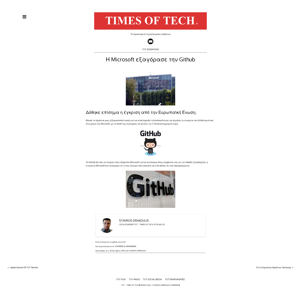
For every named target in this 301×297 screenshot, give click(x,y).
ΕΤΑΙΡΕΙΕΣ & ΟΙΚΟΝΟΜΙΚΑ (125, 246)
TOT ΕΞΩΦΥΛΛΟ (150, 49)
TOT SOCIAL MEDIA (152, 279)
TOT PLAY (121, 279)
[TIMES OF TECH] (150, 31)
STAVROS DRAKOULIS (134, 220)
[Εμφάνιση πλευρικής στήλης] (24, 17)
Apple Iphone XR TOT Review (24, 267)
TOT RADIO (134, 279)
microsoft (122, 242)
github (114, 242)
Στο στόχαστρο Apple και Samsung (273, 267)
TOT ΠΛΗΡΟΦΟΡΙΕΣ (175, 279)
